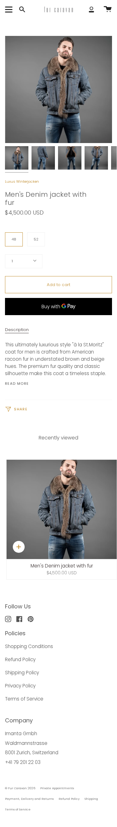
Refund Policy (20, 659)
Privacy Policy (20, 685)
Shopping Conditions (29, 646)
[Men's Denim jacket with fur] (16, 158)
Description (17, 330)
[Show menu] (9, 9)
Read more (17, 383)
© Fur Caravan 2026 (20, 788)
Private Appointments (57, 788)
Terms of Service (24, 699)
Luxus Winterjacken (22, 181)
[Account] (91, 9)
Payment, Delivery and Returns (29, 799)
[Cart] (107, 9)
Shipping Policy (22, 672)
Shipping (91, 799)
